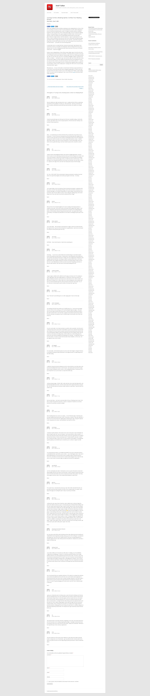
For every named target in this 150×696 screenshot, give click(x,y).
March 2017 (90, 183)
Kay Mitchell (54, 465)
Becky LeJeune (55, 221)
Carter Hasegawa (55, 303)
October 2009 (90, 308)
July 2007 (90, 346)
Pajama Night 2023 (91, 36)
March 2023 (90, 88)
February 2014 (91, 235)
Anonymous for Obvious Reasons (58, 529)
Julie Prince (54, 497)
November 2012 (91, 256)
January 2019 (90, 151)
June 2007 (90, 348)
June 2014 (90, 229)
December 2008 (91, 322)
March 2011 (90, 284)
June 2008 (90, 331)
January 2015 (90, 219)
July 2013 (90, 245)
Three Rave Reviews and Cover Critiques (55, 86)
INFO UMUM (90, 47)
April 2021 (90, 118)
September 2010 (91, 293)
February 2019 (91, 150)
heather (53, 183)
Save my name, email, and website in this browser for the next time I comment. (63, 681)
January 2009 (90, 321)
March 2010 (90, 301)
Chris (53, 410)
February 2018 (91, 167)
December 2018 (91, 153)
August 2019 (90, 142)
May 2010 (90, 298)
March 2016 (90, 199)
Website (48, 677)
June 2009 (90, 314)
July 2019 (90, 143)
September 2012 (91, 259)
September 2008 (91, 327)
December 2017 (91, 170)
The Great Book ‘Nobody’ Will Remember (95, 28)
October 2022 (90, 95)
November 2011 (91, 273)
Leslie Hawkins (91, 51)
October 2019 (90, 139)
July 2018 (90, 160)
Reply (48, 109)
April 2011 (90, 283)
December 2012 (91, 255)
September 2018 (91, 157)
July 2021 (90, 113)
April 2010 (90, 300)
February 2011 (91, 286)
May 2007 (90, 349)
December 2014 (91, 221)
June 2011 (90, 280)
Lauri (53, 589)
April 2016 (90, 198)
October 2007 (90, 342)
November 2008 (91, 324)
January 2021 (90, 120)
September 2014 (91, 225)
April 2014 (90, 232)
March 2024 (90, 75)
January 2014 (90, 236)
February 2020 (91, 133)
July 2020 (90, 126)
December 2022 (91, 92)
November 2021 (91, 109)
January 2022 (90, 106)
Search (89, 63)
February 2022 (91, 105)
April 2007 (90, 351)
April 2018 (90, 164)
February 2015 (91, 218)
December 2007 (91, 339)
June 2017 (90, 178)
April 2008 (90, 334)
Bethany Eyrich (55, 547)
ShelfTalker (54, 168)
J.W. (52, 149)
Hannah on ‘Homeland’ (96, 58)
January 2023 (90, 91)
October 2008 (90, 325)
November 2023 (91, 78)
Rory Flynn (54, 113)
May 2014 (90, 231)
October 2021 (90, 111)
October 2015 (90, 207)
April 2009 (90, 317)
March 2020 (90, 132)
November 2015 (91, 205)
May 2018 (90, 163)
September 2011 (91, 276)
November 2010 (91, 290)
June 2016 (90, 195)
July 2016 (90, 194)
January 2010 (90, 304)
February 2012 (91, 269)
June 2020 (90, 127)
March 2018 (90, 166)
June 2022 (90, 99)
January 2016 (90, 202)
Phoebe (53, 249)
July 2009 (90, 312)
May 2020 (90, 129)
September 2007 (91, 344)
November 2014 (91, 222)
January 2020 (90, 135)
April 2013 (90, 249)
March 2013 (90, 250)
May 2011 (90, 281)
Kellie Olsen (54, 447)
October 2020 (90, 123)
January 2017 (90, 185)
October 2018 (90, 156)
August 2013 (90, 243)
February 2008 (91, 336)
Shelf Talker (60, 6)
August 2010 (90, 294)
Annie (53, 360)
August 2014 (90, 226)
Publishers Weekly (64, 12)
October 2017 (90, 173)
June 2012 (90, 263)
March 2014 (90, 233)
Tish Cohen (54, 129)
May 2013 (90, 247)
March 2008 (90, 335)
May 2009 (90, 315)
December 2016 (91, 187)
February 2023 (91, 89)
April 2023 (90, 87)
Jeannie (53, 201)
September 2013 (91, 242)
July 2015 (90, 211)
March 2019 (90, 149)
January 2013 (90, 253)
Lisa (52, 322)
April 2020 (90, 130)
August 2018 (90, 159)
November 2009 (91, 307)
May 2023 (90, 85)
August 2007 (90, 345)
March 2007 (90, 352)
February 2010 (91, 303)
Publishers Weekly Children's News (94, 70)
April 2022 (90, 102)
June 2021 (90, 115)
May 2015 (90, 214)
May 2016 (90, 197)
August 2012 (90, 260)
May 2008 (90, 332)
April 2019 (90, 147)
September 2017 (91, 174)
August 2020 (90, 125)
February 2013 (91, 252)
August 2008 (90, 328)
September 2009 (91, 310)
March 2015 (90, 216)
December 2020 (91, 122)
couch (74, 72)
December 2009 (91, 305)
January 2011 (90, 287)
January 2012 (90, 270)
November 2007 (91, 341)
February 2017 (91, 184)
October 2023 (90, 79)
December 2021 (91, 108)
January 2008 (90, 338)
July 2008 (90, 329)
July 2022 (90, 98)
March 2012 (90, 267)
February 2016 (91, 201)
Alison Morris (70, 79)
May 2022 (90, 101)
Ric (52, 615)
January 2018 (90, 168)
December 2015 (91, 204)
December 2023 (91, 77)
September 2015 (91, 208)
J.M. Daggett (54, 345)
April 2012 (90, 266)
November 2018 (91, 154)
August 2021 (90, 112)
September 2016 (91, 191)
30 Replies (49, 23)
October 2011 (90, 274)
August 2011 (90, 277)
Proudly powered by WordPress (52, 691)
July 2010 (90, 296)
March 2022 (90, 103)
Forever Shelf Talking (92, 32)
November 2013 (91, 239)
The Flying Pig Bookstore (92, 71)
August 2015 (90, 209)
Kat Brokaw (54, 427)
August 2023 (90, 82)
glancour (53, 482)
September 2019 (91, 140)
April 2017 (90, 181)
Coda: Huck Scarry (99, 55)
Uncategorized (58, 79)
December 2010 (91, 288)
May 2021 (90, 116)
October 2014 (90, 223)
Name (48, 667)
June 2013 (90, 246)
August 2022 (90, 96)
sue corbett (54, 290)
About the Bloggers (74, 12)
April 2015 (90, 215)
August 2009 (90, 311)
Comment (49, 654)
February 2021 (91, 119)
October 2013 (90, 240)
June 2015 (90, 212)
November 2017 (91, 171)
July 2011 (90, 279)
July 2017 (90, 177)
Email (48, 672)
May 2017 (90, 180)
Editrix (53, 569)
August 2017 (90, 175)
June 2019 (90, 144)
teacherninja (54, 96)
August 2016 (90, 192)
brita (53, 632)
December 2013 (91, 238)
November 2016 (91, 188)
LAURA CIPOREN (55, 270)
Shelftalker (49, 12)
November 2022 (91, 94)
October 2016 (90, 190)
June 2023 (90, 84)
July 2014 (90, 228)
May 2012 (90, 264)
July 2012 (90, 262)
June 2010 (90, 297)
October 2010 (90, 291)
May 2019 (90, 146)
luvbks (53, 377)
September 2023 (91, 81)
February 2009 (91, 320)
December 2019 (91, 136)
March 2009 (90, 318)
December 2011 (91, 272)
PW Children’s (56, 12)
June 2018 (90, 161)
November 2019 (91, 137)
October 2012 (90, 257)
